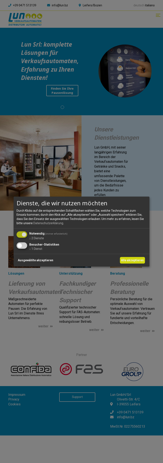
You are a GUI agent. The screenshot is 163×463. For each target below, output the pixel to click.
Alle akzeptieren (132, 260)
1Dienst (35, 248)
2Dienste (36, 238)
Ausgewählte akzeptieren (35, 260)
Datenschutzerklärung (48, 223)
